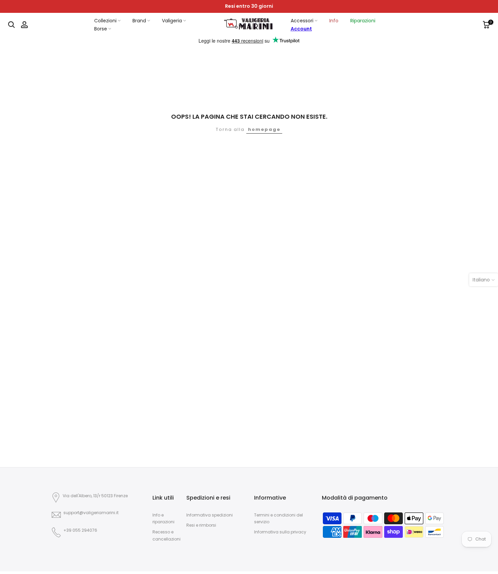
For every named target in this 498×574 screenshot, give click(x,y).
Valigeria (172, 20)
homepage (264, 129)
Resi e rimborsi (201, 525)
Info (333, 20)
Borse (100, 28)
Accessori (302, 20)
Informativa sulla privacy (280, 532)
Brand (139, 20)
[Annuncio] (249, 6)
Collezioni (105, 20)
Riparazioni (362, 20)
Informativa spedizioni (209, 515)
